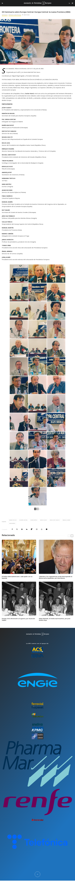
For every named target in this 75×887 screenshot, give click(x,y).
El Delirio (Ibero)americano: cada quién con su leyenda (17, 577)
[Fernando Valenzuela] (19, 329)
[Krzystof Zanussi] (19, 366)
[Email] (36, 529)
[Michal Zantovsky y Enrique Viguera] (37, 422)
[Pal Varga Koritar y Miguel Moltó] (37, 292)
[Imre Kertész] (37, 273)
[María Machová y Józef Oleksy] (37, 311)
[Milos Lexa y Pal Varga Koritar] (19, 385)
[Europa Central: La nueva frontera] (19, 273)
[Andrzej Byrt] (19, 441)
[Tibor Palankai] (56, 385)
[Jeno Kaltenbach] (37, 478)
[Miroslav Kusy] (56, 403)
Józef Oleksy (44, 519)
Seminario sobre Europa (15, 15)
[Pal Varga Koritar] (56, 366)
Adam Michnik (13, 519)
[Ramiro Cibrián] (37, 496)
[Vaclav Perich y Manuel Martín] (56, 478)
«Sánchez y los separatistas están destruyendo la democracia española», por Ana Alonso (55, 577)
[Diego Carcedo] (37, 385)
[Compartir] (12, 529)
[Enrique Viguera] (37, 441)
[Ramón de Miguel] (56, 348)
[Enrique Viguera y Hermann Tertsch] (56, 422)
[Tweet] (17, 529)
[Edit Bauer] (56, 459)
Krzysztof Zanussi (55, 519)
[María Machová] (56, 329)
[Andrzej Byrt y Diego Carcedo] (19, 422)
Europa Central (24, 519)
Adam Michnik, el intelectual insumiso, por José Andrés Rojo (54, 619)
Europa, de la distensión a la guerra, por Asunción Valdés (18, 619)
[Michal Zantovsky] (19, 403)
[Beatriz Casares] (56, 311)
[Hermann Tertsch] (56, 441)
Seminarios (5, 15)
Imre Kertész (34, 519)
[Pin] (21, 529)
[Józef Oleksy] (56, 292)
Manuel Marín (66, 519)
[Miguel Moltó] (37, 366)
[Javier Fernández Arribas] (37, 459)
